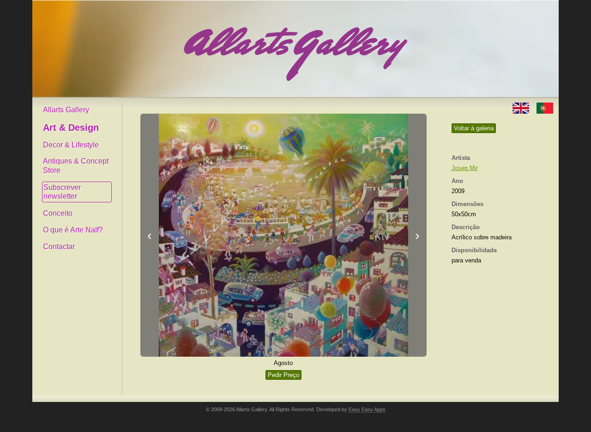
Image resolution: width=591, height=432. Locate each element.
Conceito (57, 213)
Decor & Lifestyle (71, 145)
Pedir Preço (283, 374)
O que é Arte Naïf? (73, 230)
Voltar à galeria (474, 128)
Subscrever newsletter (62, 192)
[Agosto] (283, 235)
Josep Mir (465, 167)
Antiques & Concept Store (76, 165)
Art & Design (71, 127)
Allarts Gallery (66, 110)
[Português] (545, 107)
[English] (522, 107)
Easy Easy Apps (367, 409)
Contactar (59, 246)
